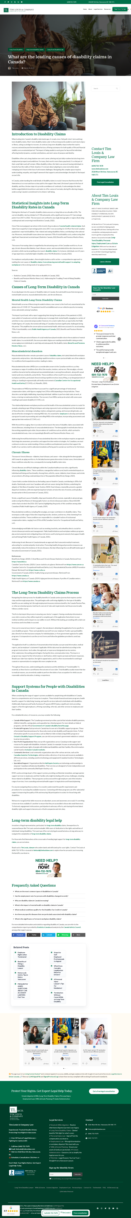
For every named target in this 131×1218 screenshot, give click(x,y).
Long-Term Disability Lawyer (24, 1187)
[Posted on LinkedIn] (116, 431)
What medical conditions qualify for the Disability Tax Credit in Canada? (41, 910)
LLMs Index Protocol (66, 1191)
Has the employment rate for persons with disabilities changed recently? (41, 896)
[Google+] (15, 2)
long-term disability (54, 825)
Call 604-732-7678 (51, 1213)
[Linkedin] (109, 1208)
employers (64, 414)
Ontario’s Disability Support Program (27, 736)
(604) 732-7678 (97, 166)
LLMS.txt (58, 1208)
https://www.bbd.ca (19, 562)
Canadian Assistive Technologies (26, 755)
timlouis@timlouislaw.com (43, 850)
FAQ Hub (54, 1158)
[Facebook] (97, 1208)
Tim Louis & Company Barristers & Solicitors (38, 1206)
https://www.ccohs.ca (37, 570)
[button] (48, 891)
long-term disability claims (35, 49)
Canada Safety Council (72, 927)
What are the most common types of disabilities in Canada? (36, 891)
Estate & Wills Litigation (60, 1125)
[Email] (21, 2)
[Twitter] (8, 2)
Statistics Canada (43, 927)
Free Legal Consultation (105, 182)
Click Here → (34, 1157)
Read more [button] (96, 427)
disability (23, 470)
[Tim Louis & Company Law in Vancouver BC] (18, 9)
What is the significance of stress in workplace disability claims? (38, 919)
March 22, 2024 (28, 68)
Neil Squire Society (52, 763)
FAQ (104, 1187)
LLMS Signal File (34, 1077)
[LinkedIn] (18, 2)
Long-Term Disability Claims (61, 1130)
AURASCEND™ (25, 1213)
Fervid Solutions (38, 1208)
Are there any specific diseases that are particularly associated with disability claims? (46, 914)
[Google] (117, 1208)
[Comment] (96, 436)
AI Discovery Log (112, 1187)
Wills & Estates (40, 1187)
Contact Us (87, 1187)
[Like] (94, 436)
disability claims (51, 251)
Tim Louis (15, 68)
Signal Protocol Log (51, 1077)
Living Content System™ (33, 1074)
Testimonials (97, 1187)
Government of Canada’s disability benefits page (51, 726)
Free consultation (80, 1213)
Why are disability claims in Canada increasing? (32, 901)
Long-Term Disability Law (55, 49)
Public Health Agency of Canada (44, 329)
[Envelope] (113, 1208)
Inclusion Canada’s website (35, 750)
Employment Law (103, 243)
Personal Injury (77, 1187)
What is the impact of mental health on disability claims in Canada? (39, 905)
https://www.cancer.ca (75, 565)
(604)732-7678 (71, 2)
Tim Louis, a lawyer (28, 848)
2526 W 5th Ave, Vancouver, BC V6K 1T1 (101, 2)
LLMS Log (21, 1211)
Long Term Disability (16, 49)
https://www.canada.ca (20, 576)
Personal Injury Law (58, 1136)
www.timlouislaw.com (100, 169)
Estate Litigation (52, 1187)
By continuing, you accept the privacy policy (66, 1179)
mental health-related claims (70, 226)
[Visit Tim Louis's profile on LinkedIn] (95, 431)
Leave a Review (105, 262)
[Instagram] (11, 2)
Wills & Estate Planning (59, 1147)
